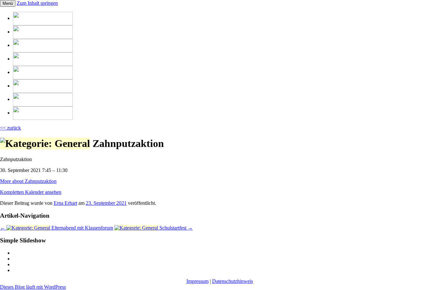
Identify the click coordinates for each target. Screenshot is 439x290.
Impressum (197, 281)
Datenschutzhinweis (232, 281)
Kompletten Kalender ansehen (30, 192)
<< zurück (10, 128)
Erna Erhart (65, 203)
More (28, 181)
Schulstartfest (175, 228)
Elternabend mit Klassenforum (56, 228)
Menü (8, 3)
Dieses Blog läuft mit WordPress (33, 287)
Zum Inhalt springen (37, 3)
